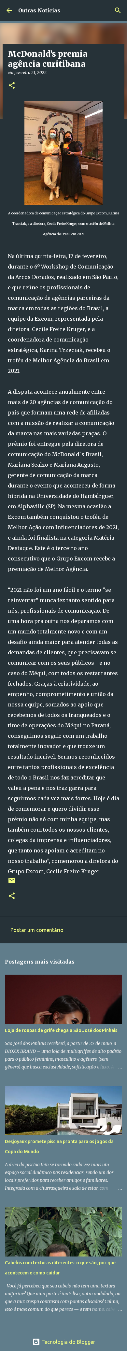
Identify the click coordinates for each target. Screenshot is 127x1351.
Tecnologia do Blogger (67, 1342)
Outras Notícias (39, 10)
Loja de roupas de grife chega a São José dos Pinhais (61, 1030)
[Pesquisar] (118, 10)
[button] (12, 85)
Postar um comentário (37, 930)
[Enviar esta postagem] (12, 883)
